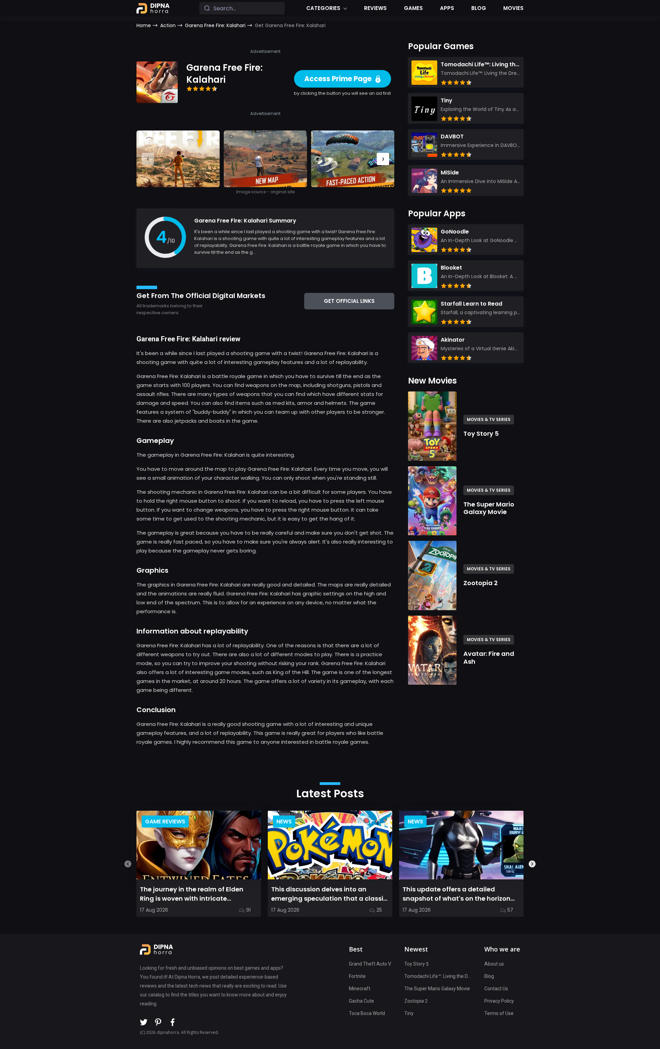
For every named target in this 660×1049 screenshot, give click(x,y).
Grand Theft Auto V (370, 964)
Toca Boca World (367, 1013)
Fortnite (357, 976)
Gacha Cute (361, 1001)
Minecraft (359, 988)
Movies (513, 8)
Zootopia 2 (416, 1001)
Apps (447, 8)
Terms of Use (499, 1013)
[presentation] (383, 159)
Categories (323, 8)
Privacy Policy (499, 1001)
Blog (478, 8)
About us (494, 964)
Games (413, 8)
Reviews (375, 8)
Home (143, 25)
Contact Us (496, 988)
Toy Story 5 (416, 964)
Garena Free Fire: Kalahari (215, 25)
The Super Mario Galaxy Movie (437, 988)
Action (168, 25)
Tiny (409, 1013)
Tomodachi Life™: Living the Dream (437, 976)
